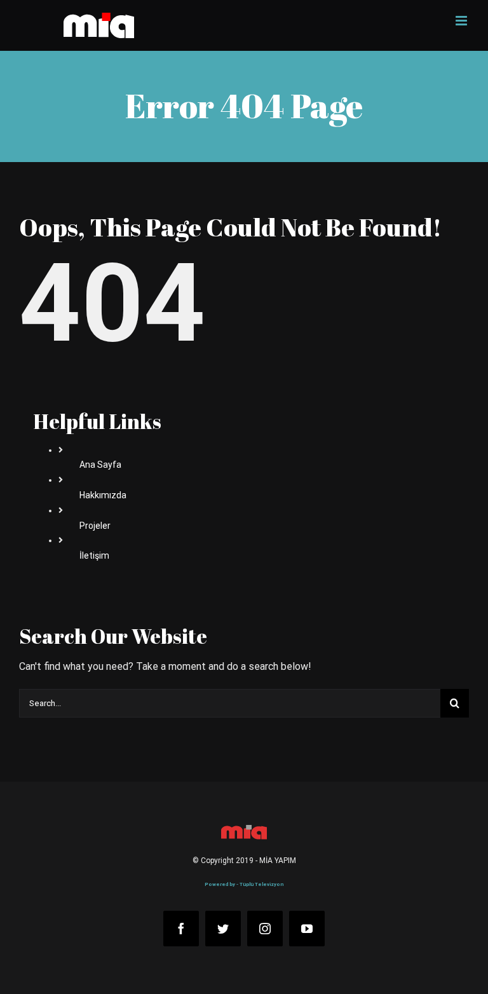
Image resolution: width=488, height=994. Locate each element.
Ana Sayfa (100, 465)
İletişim (94, 555)
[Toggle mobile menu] (462, 20)
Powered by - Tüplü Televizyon (244, 884)
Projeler (95, 526)
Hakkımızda (102, 495)
